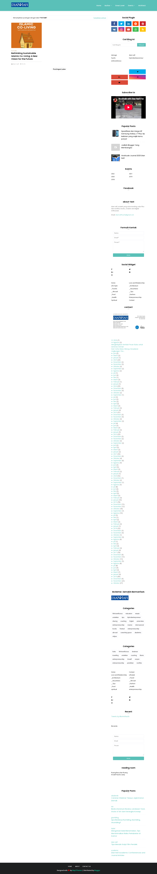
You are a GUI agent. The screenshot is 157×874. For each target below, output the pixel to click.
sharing (115, 621)
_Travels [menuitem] (114, 289)
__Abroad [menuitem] (114, 291)
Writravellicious (118, 614)
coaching (123, 621)
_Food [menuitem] (113, 294)
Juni (114, 353)
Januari (115, 358)
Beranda (114, 726)
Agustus (116, 342)
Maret (115, 355)
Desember (117, 362)
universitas (140, 621)
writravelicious (116, 61)
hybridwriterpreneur (136, 58)
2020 (112, 177)
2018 (112, 179)
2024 (115, 386)
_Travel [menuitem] (131, 678)
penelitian (130, 663)
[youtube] (128, 29)
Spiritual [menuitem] (114, 300)
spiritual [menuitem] (114, 689)
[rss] (143, 29)
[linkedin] (128, 23)
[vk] (114, 29)
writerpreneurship (118, 625)
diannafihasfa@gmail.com (125, 215)
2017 (115, 552)
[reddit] (136, 23)
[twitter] (121, 23)
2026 (115, 340)
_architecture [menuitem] (115, 678)
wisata (137, 614)
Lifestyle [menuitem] (132, 675)
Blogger (97, 870)
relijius (115, 636)
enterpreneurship (133, 629)
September (117, 368)
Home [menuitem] (98, 5)
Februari (116, 382)
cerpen (137, 659)
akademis (138, 633)
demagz (114, 55)
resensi (129, 625)
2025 (115, 360)
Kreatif (129, 659)
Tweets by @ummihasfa (120, 716)
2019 (130, 177)
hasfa (113, 58)
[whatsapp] (136, 29)
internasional (139, 625)
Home (70, 866)
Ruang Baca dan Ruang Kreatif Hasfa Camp (119, 774)
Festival (122, 629)
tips (123, 617)
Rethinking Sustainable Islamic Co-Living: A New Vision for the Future (24, 56)
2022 (112, 174)
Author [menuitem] (107, 5)
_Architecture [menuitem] (133, 286)
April (115, 404)
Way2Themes (77, 870)
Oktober (116, 366)
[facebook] (114, 23)
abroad (115, 633)
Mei (114, 377)
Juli (114, 373)
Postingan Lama (59, 69)
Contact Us (86, 866)
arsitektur (116, 617)
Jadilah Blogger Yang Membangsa (130, 146)
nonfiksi (139, 663)
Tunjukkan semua (99, 18)
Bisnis (142, 655)
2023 (115, 412)
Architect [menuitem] (142, 5)
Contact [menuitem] (131, 300)
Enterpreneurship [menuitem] (135, 297)
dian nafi (16, 64)
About (77, 866)
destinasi (135, 652)
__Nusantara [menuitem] (133, 289)
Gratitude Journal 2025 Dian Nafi (133, 156)
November (117, 364)
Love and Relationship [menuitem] (137, 283)
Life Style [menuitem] (114, 286)
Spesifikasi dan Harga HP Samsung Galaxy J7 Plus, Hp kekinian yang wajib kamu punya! (133, 135)
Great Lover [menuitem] (120, 5)
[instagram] (121, 29)
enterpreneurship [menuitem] (135, 689)
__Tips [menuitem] (131, 291)
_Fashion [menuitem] (132, 294)
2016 (115, 576)
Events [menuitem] (130, 5)
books (115, 629)
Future (14, 51)
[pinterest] (143, 23)
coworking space (126, 633)
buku (114, 652)
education (129, 614)
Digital (131, 621)
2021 (130, 174)
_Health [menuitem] (114, 297)
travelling (115, 655)
